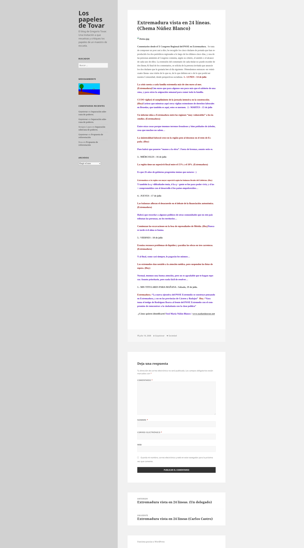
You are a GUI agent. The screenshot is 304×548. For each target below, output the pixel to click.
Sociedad (173, 335)
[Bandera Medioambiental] (89, 88)
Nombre (142, 420)
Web (139, 444)
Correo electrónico (149, 432)
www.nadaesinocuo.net (203, 313)
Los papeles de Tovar (91, 19)
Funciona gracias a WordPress (151, 541)
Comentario (145, 380)
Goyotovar (83, 111)
